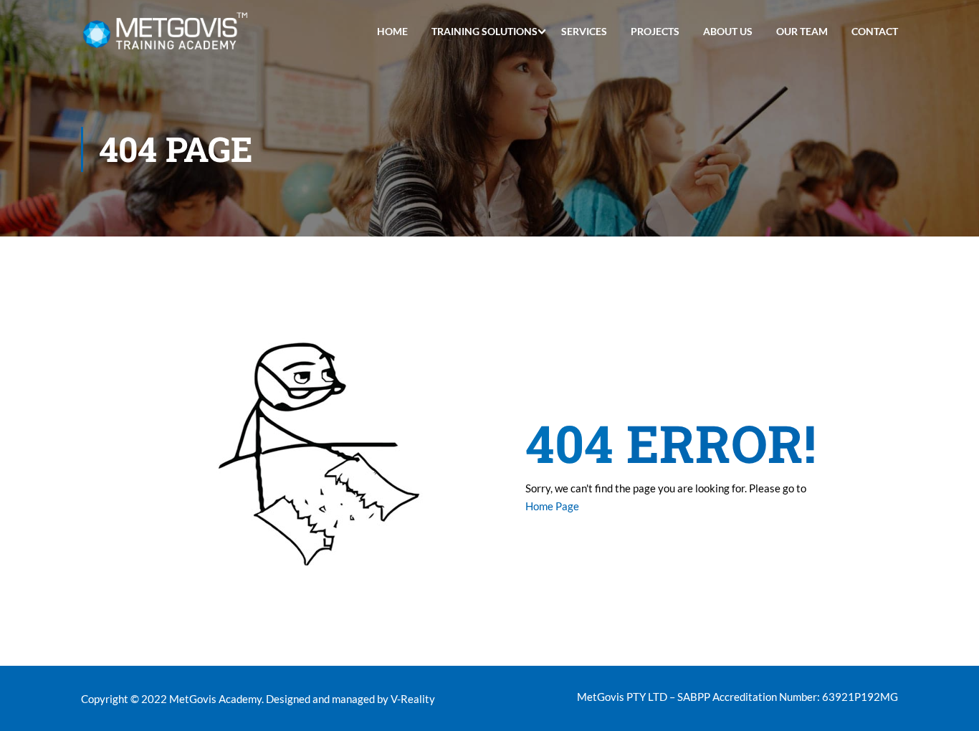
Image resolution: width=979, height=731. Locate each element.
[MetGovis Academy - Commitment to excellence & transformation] (165, 31)
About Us (728, 31)
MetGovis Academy (215, 698)
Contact (874, 31)
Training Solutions (484, 31)
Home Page (552, 506)
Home (392, 31)
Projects (655, 31)
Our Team (802, 31)
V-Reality (413, 698)
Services (584, 31)
